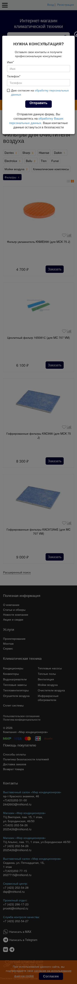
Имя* (10, 62)
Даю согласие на (40, 92)
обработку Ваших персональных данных (36, 120)
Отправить (38, 102)
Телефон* (13, 76)
